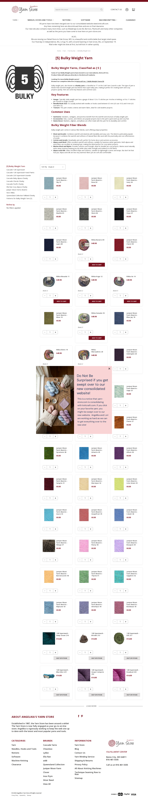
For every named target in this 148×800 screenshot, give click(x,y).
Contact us (116, 9)
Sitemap (79, 778)
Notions (67, 20)
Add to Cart (97, 265)
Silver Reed (48, 780)
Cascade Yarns (50, 745)
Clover (46, 772)
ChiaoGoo (47, 749)
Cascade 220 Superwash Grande (19, 175)
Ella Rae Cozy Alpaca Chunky (17, 187)
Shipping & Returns (84, 760)
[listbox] (56, 167)
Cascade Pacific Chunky (15, 184)
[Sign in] (127, 9)
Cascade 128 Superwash (16, 170)
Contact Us (80, 752)
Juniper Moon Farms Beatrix (17, 190)
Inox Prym (48, 776)
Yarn (15, 20)
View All (47, 784)
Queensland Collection (54, 764)
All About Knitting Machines (88, 768)
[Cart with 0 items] (133, 9)
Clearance (130, 20)
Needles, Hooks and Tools (40, 20)
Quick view (56, 188)
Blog (77, 749)
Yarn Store (80, 745)
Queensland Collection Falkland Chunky (21, 195)
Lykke (46, 752)
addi (45, 760)
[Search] (101, 9)
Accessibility (22, 795)
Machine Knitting (107, 20)
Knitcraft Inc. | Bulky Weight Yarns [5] (90, 81)
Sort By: (44, 167)
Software (85, 20)
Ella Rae (47, 756)
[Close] (109, 368)
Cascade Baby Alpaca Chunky (17, 178)
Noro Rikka (11, 193)
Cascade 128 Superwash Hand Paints (20, 172)
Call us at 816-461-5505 (117, 764)
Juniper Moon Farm (52, 768)
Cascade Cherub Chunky (15, 181)
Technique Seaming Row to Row (88, 773)
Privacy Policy (81, 764)
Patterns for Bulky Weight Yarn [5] (19, 198)
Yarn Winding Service (84, 756)
